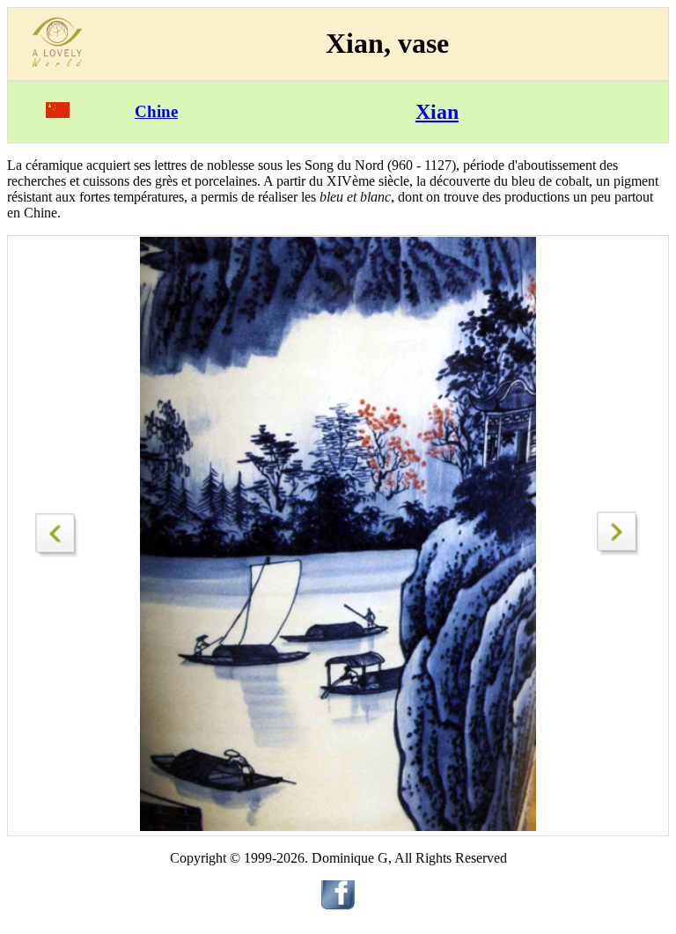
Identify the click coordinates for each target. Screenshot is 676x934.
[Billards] (619, 550)
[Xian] (57, 530)
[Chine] (58, 113)
